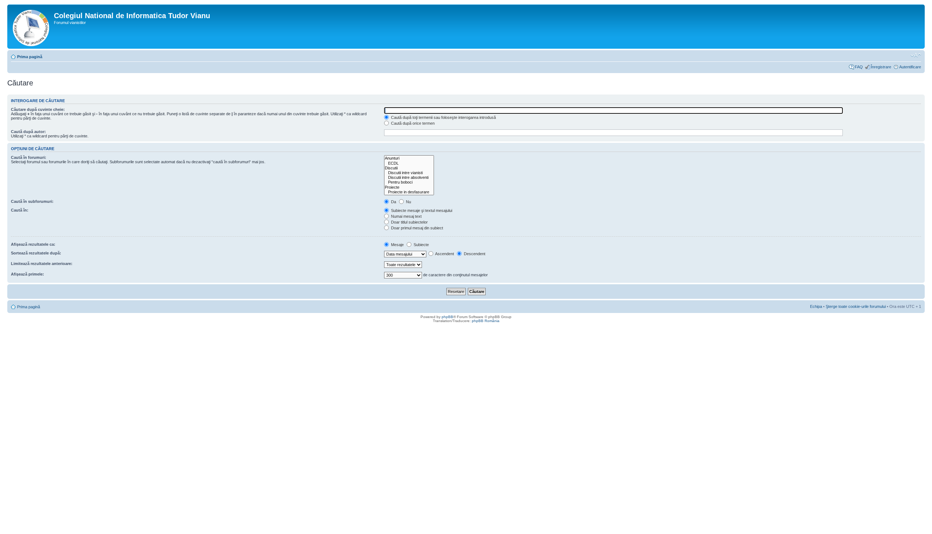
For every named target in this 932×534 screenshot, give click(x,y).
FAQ (859, 67)
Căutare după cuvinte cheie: (38, 109)
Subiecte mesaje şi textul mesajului (421, 210)
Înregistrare (881, 67)
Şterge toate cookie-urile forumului (856, 306)
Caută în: (19, 210)
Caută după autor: (28, 131)
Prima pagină (29, 57)
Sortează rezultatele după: (36, 253)
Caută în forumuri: (28, 157)
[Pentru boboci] (409, 182)
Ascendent (444, 254)
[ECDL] (409, 163)
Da (393, 202)
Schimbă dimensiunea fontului (916, 55)
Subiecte (420, 244)
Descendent (474, 254)
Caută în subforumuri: (32, 201)
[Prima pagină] (31, 26)
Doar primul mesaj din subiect (416, 228)
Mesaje (397, 244)
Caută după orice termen (412, 123)
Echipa (816, 306)
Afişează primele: (27, 274)
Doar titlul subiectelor (409, 222)
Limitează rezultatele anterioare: (41, 263)
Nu (408, 202)
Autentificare (910, 67)
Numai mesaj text (406, 216)
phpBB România (485, 321)
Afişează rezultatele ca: (33, 244)
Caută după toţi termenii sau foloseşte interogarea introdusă (443, 117)
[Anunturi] (409, 158)
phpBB (447, 317)
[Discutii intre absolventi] (409, 177)
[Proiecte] (409, 187)
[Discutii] (409, 168)
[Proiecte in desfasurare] (409, 192)
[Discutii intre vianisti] (409, 172)
